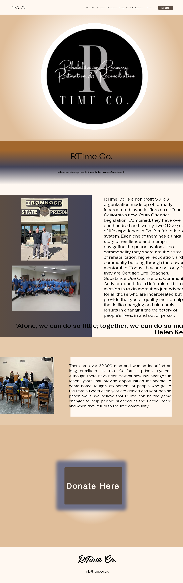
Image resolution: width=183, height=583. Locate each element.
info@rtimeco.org (97, 571)
